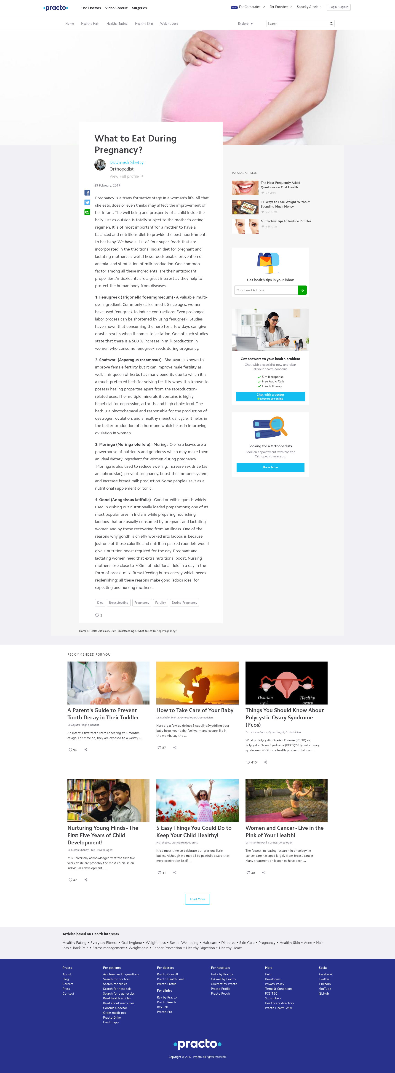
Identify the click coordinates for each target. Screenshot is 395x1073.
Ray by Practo (167, 997)
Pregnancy (141, 603)
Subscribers (273, 998)
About (67, 974)
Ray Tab (162, 1007)
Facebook (325, 974)
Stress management (109, 948)
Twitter (324, 979)
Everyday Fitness (104, 942)
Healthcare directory (279, 1003)
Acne (308, 942)
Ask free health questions (121, 974)
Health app (111, 1022)
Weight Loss (156, 942)
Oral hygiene (131, 942)
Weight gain (138, 948)
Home (69, 24)
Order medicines (114, 1013)
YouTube (325, 989)
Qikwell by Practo (223, 979)
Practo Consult (167, 974)
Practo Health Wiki (278, 1008)
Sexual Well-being (184, 942)
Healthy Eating (74, 942)
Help (268, 974)
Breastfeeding (118, 603)
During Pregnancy (184, 603)
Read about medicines (118, 1003)
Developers (272, 979)
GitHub (324, 994)
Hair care (210, 942)
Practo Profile (166, 984)
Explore (243, 24)
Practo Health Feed (170, 979)
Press (66, 989)
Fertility (160, 603)
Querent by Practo (224, 984)
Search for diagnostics (119, 994)
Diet (100, 603)
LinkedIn (325, 984)
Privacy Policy (274, 984)
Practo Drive (112, 1018)
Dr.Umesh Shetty (126, 162)
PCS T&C (271, 994)
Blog (66, 979)
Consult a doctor (115, 1008)
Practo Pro (164, 1012)
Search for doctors (116, 979)
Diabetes (228, 942)
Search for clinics (115, 984)
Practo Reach (166, 1002)
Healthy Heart (230, 948)
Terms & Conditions (278, 989)
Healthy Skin (290, 942)
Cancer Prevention (167, 948)
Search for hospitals (117, 989)
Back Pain (80, 948)
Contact (68, 994)
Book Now (270, 467)
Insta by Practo (222, 974)
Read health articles (117, 998)
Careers (68, 984)
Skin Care (246, 942)
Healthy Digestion (200, 948)
